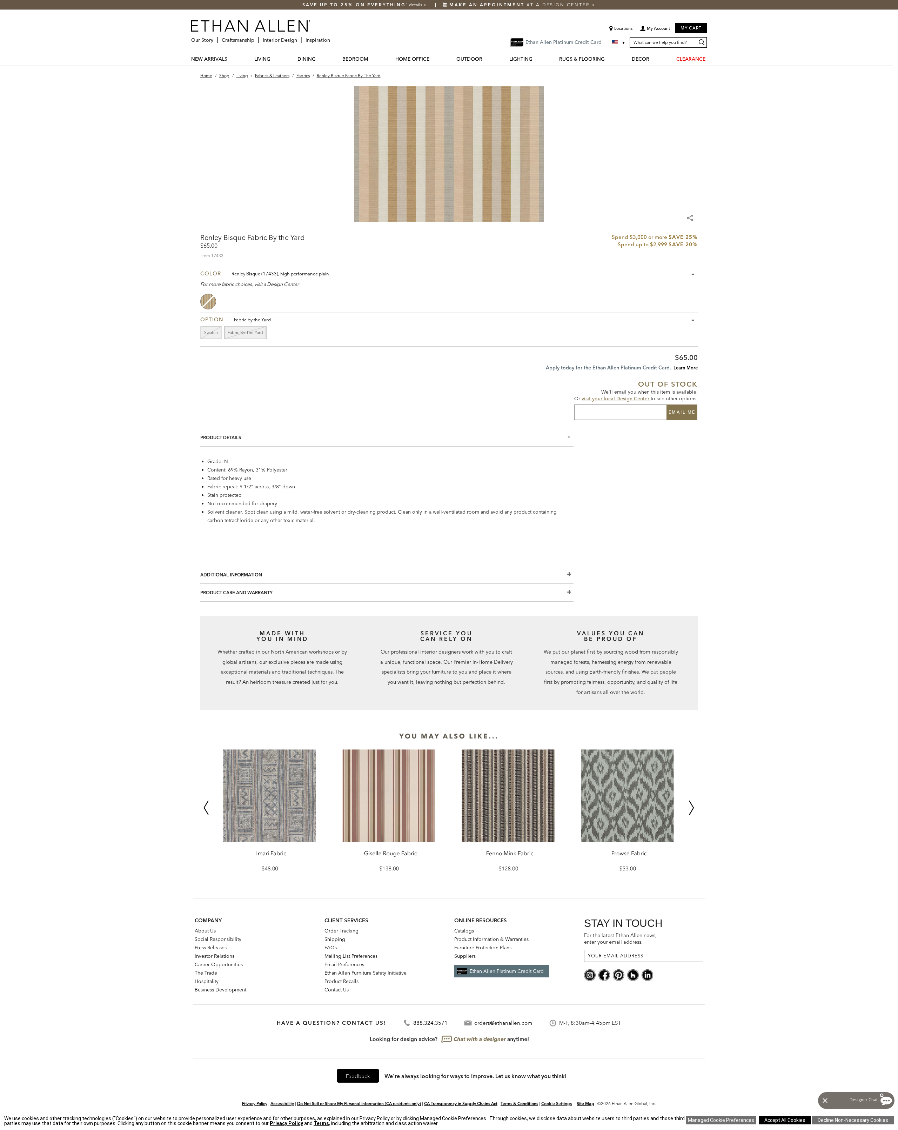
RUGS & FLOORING (582, 59)
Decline (853, 1120)
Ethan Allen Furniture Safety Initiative (365, 973)
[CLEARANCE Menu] (709, 58)
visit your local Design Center (616, 398)
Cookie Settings (556, 1103)
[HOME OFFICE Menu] (433, 58)
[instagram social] (590, 974)
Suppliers (465, 956)
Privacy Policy (254, 1103)
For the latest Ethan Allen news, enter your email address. (620, 938)
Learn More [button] (686, 367)
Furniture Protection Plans (482, 947)
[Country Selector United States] (619, 42)
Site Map (585, 1103)
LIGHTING (520, 59)
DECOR (640, 59)
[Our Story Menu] (215, 37)
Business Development (220, 990)
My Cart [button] (691, 28)
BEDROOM (355, 59)
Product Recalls (341, 981)
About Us (205, 931)
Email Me (682, 412)
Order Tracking (341, 931)
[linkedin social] (647, 974)
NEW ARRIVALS (209, 59)
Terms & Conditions (519, 1103)
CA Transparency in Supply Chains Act (460, 1103)
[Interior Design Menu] (299, 37)
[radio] (208, 301)
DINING (306, 59)
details (416, 4)
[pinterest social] (618, 974)
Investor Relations (214, 956)
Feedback (358, 1076)
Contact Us (336, 990)
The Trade (206, 973)
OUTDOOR (469, 59)
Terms (321, 1123)
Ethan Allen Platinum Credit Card (507, 971)
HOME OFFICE (412, 59)
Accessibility (282, 1103)
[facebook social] (604, 974)
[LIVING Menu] (274, 58)
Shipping (334, 939)
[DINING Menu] (319, 58)
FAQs (330, 947)
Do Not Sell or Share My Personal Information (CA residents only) (359, 1103)
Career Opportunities (219, 964)
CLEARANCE (690, 59)
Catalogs (464, 931)
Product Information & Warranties (491, 939)
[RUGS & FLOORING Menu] (609, 58)
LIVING (262, 59)
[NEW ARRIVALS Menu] (231, 58)
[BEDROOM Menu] (372, 58)
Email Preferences (344, 964)
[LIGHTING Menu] (536, 58)
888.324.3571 (430, 1022)
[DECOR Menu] (653, 58)
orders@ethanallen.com (503, 1022)
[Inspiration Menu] (332, 37)
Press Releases (211, 947)
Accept (785, 1120)
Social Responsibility (218, 939)
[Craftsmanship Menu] (256, 37)
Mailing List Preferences (350, 956)
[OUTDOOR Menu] (486, 58)
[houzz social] (633, 974)
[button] (655, 31)
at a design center (520, 4)
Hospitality (207, 981)
